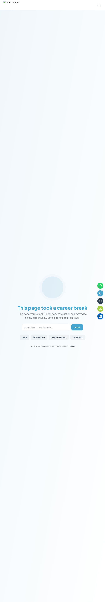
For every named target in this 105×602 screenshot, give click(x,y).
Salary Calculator (59, 337)
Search (77, 327)
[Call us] (100, 293)
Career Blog (78, 337)
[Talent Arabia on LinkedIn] (100, 316)
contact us (71, 346)
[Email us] (100, 301)
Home (24, 337)
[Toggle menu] (99, 5)
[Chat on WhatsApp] (100, 286)
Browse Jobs (39, 337)
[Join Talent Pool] (100, 309)
